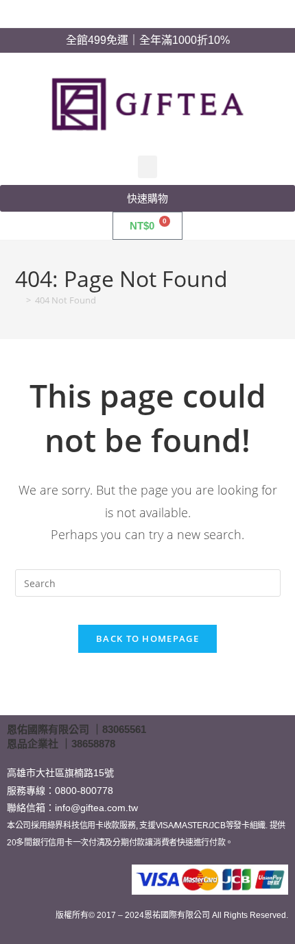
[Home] (18, 300)
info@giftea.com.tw (96, 807)
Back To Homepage (147, 638)
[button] (147, 167)
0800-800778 (84, 790)
